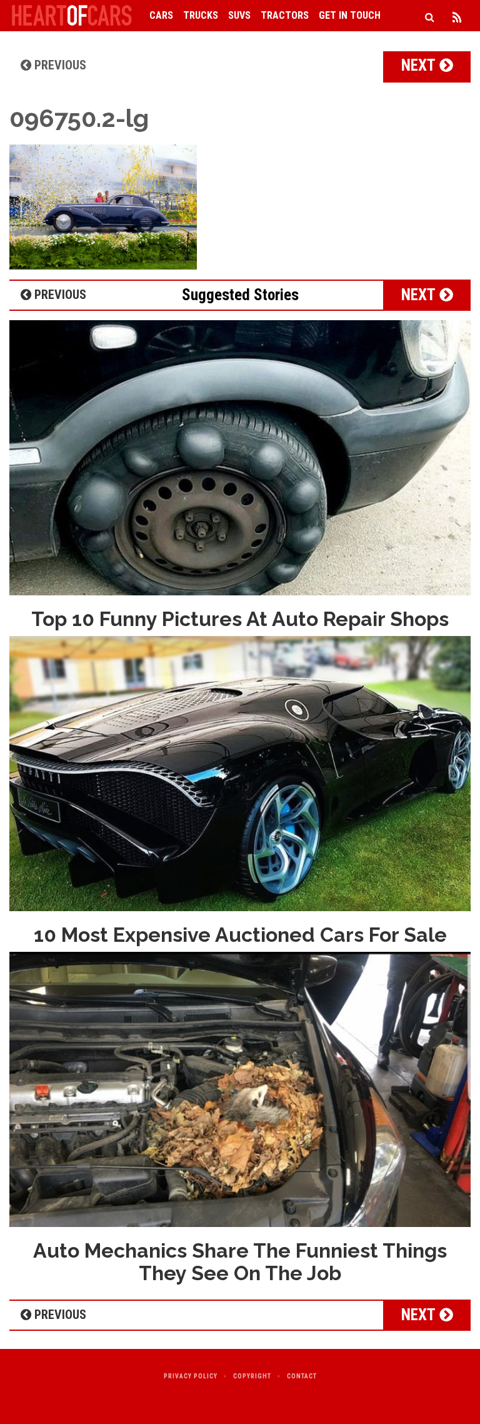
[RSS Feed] (456, 15)
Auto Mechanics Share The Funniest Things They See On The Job (240, 1261)
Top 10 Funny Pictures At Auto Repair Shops (240, 618)
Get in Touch (350, 15)
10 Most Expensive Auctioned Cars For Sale (240, 934)
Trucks (200, 15)
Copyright (252, 1376)
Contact (302, 1376)
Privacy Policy (191, 1376)
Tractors (285, 15)
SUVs (239, 15)
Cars (161, 15)
